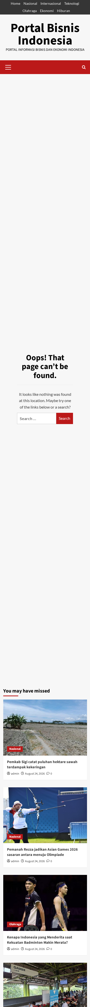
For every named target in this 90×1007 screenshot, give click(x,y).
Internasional (50, 3)
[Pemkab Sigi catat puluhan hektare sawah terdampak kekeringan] (45, 727)
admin (15, 774)
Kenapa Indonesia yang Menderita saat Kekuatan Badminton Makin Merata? (39, 940)
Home (15, 3)
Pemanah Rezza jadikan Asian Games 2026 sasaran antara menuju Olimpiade (42, 852)
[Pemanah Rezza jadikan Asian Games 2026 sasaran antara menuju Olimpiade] (45, 815)
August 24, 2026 (35, 774)
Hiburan (63, 11)
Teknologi (71, 3)
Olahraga (29, 11)
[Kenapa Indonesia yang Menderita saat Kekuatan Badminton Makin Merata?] (45, 903)
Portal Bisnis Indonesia (45, 34)
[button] (8, 66)
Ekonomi (47, 11)
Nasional (30, 3)
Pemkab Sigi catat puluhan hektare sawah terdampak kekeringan (42, 764)
